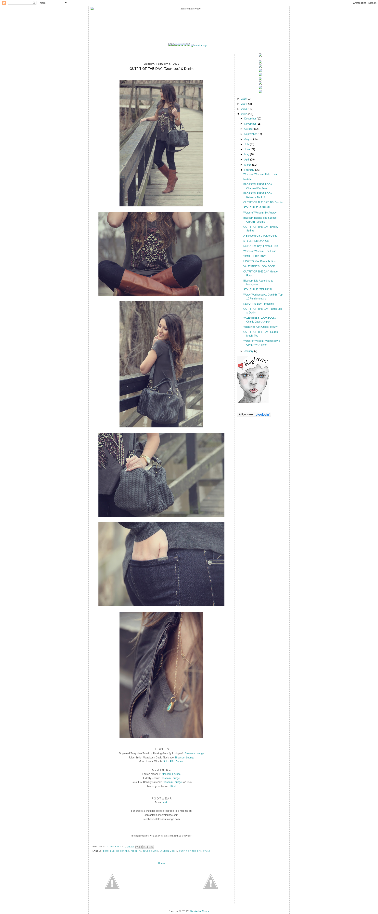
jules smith (150, 851)
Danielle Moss (199, 911)
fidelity (136, 851)
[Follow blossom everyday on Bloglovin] (253, 402)
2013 (244, 108)
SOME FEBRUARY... (255, 256)
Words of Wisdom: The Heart (259, 251)
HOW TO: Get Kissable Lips (259, 261)
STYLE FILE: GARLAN (256, 207)
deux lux (109, 851)
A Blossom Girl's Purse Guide (260, 235)
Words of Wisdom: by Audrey (260, 212)
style (206, 851)
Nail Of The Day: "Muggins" (259, 303)
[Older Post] (210, 881)
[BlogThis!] (141, 847)
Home (161, 863)
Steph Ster (114, 847)
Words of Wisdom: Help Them (260, 174)
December (250, 118)
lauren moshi (168, 851)
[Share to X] (144, 847)
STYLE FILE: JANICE (256, 240)
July (247, 144)
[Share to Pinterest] (152, 847)
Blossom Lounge (194, 753)
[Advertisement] (256, 438)
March (248, 164)
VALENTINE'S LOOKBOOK (259, 266)
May (247, 154)
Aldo (165, 802)
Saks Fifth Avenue (173, 761)
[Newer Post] (112, 881)
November (250, 123)
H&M (173, 786)
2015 (244, 98)
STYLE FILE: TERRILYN (257, 289)
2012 (244, 114)
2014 (244, 103)
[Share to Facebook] (148, 847)
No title (247, 179)
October (249, 128)
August (248, 139)
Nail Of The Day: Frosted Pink (260, 245)
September (251, 133)
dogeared (122, 851)
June (247, 149)
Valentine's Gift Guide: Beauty (260, 326)
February (249, 169)
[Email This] (137, 847)
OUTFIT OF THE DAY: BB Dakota (263, 202)
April (247, 159)
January (249, 351)
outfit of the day (190, 851)
